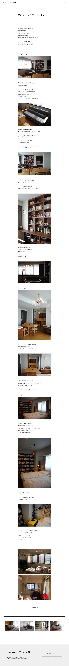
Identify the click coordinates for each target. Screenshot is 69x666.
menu (65, 2)
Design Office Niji (10, 2)
